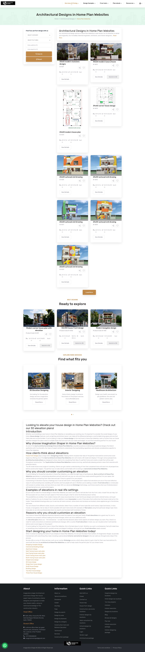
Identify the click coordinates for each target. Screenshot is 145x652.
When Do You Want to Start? (58, 73)
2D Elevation (55, 66)
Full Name (52, 19)
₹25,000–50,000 (84, 83)
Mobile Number (54, 28)
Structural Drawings (85, 64)
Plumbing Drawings (57, 69)
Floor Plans (54, 64)
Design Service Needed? (57, 61)
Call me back (86, 94)
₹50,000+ (54, 85)
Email (51, 37)
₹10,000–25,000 (70, 83)
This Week (54, 76)
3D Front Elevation (68, 64)
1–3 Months (76, 76)
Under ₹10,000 (55, 83)
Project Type (53, 46)
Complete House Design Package (78, 69)
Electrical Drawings (85, 66)
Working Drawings (69, 66)
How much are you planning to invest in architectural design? (69, 80)
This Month (65, 76)
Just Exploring (89, 76)
